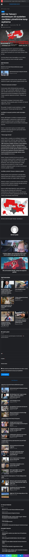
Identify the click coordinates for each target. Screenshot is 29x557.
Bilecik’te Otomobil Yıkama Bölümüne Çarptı (12, 67)
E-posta (3, 358)
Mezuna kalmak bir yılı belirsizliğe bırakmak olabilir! (6, 306)
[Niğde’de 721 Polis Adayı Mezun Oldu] (5, 495)
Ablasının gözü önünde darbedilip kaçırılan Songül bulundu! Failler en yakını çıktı (18, 482)
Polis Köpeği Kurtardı (20, 289)
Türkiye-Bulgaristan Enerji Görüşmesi (21, 298)
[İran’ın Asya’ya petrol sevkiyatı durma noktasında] (5, 459)
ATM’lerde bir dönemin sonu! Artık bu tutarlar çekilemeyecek (20, 321)
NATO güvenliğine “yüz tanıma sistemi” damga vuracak (17, 470)
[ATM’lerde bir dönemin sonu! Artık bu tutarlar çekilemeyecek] (21, 315)
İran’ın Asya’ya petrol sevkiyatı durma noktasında (17, 458)
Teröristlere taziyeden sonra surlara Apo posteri (17, 464)
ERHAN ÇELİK (5, 25)
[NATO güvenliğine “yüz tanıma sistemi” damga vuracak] (5, 471)
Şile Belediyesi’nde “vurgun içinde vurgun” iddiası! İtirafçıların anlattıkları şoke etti (6, 291)
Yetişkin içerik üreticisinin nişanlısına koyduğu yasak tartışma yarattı (18, 424)
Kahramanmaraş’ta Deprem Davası (18, 71)
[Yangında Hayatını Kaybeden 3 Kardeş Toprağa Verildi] (7, 316)
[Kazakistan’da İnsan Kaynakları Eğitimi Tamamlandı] (5, 489)
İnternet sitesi (4, 363)
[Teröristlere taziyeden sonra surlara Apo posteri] (5, 465)
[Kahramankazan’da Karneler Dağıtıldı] (5, 447)
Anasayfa (4, 8)
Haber (8, 8)
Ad (2, 353)
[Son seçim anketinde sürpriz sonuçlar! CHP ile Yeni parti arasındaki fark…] (5, 453)
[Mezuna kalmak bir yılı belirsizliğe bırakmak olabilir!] (7, 300)
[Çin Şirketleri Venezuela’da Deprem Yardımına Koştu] (5, 408)
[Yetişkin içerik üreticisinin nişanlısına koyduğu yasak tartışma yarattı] (5, 424)
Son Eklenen (15, 380)
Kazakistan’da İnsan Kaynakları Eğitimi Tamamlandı (17, 488)
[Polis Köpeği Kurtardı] (21, 284)
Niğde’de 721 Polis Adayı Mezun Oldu (19, 493)
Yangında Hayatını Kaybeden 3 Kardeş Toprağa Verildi (6, 324)
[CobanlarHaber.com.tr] (14, 4)
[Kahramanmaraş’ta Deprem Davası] (4, 73)
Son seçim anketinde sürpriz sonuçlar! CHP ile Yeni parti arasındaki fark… (17, 453)
